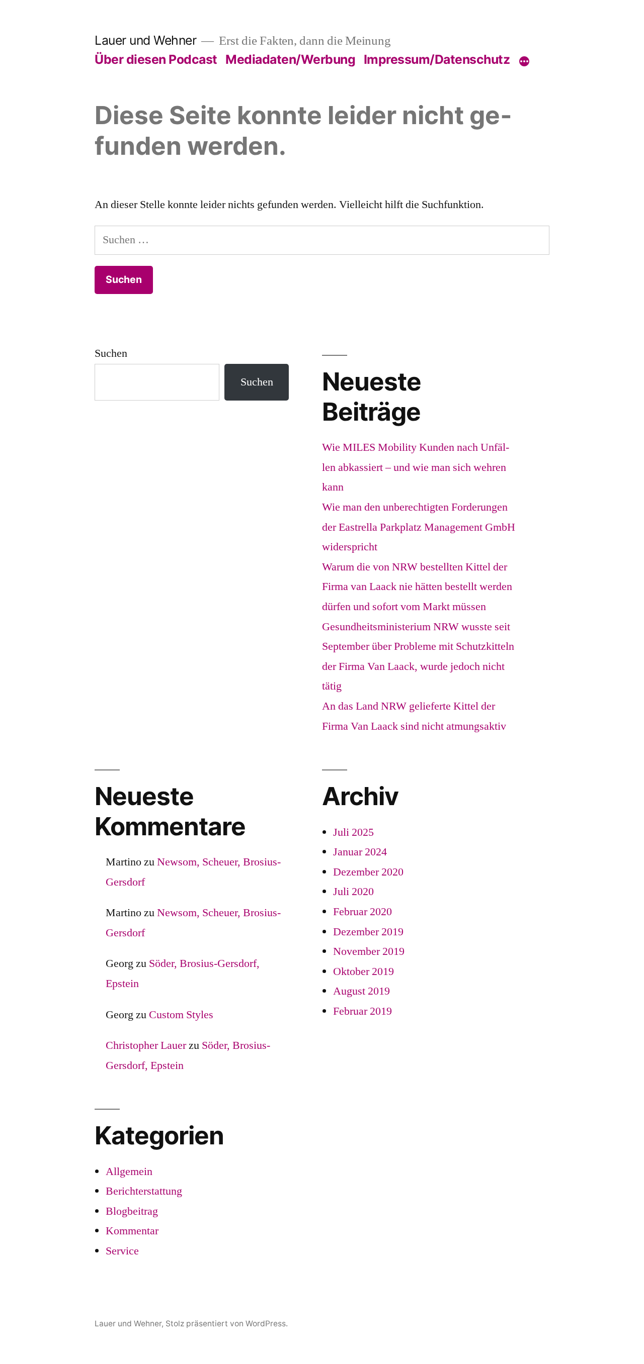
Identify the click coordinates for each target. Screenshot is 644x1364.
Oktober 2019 (363, 971)
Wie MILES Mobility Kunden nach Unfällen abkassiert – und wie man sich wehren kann (415, 467)
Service (122, 1251)
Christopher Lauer (146, 1045)
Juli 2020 (353, 892)
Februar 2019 (362, 1011)
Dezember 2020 (368, 872)
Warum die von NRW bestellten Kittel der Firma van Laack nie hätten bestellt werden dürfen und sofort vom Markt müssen (417, 587)
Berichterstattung (144, 1191)
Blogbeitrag (132, 1211)
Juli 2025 (353, 832)
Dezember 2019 (368, 932)
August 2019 (361, 991)
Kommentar (132, 1231)
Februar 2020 (362, 912)
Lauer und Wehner (145, 40)
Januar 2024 (360, 852)
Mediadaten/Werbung (290, 59)
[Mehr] (524, 61)
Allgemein (129, 1171)
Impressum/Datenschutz (437, 59)
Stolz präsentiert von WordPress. (227, 1323)
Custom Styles (181, 1015)
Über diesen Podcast (156, 59)
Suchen (111, 353)
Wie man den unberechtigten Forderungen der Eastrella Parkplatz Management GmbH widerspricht (418, 527)
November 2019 (369, 951)
